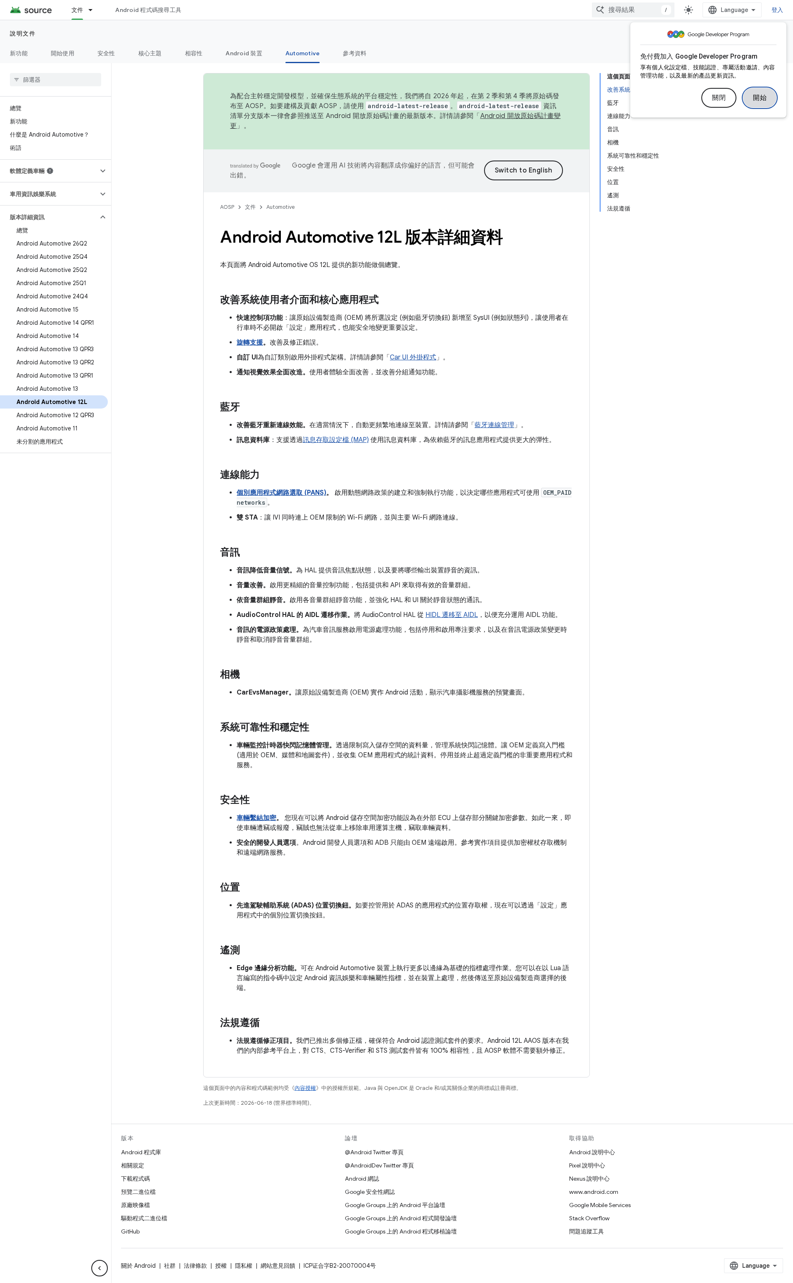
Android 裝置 (244, 53)
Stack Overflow (589, 1218)
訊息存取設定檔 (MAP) (336, 440)
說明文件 (23, 33)
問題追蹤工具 (586, 1231)
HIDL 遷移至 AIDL (451, 615)
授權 (221, 1265)
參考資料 (354, 53)
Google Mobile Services (600, 1205)
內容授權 (305, 1088)
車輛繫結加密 (256, 818)
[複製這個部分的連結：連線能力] (268, 475)
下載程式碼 (135, 1178)
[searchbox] (55, 79)
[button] (49, 170)
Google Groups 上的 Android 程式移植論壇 (401, 1231)
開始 (760, 98)
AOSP (227, 206)
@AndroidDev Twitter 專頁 (379, 1165)
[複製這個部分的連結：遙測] (248, 951)
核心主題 (150, 53)
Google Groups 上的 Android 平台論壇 (395, 1205)
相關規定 (132, 1165)
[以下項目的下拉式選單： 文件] (94, 10)
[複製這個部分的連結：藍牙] (248, 408)
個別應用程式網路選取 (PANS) (281, 493)
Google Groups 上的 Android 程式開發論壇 (401, 1218)
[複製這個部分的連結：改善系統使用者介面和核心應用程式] (387, 300)
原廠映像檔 (135, 1205)
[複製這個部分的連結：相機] (248, 675)
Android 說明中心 (592, 1152)
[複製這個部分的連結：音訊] (248, 553)
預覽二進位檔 (138, 1192)
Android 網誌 (362, 1178)
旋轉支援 (250, 342)
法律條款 (195, 1265)
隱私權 (243, 1265)
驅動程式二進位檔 (144, 1218)
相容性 (194, 53)
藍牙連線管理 (494, 425)
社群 (170, 1265)
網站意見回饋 (278, 1265)
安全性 (106, 53)
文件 (77, 10)
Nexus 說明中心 (589, 1178)
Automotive (302, 53)
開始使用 (62, 53)
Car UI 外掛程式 (413, 357)
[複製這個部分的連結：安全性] (258, 801)
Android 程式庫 (141, 1152)
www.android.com (593, 1192)
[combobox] (633, 9)
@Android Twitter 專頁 (374, 1152)
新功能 (19, 53)
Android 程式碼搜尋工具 (148, 10)
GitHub (130, 1231)
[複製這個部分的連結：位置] (248, 888)
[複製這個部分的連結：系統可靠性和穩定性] (317, 728)
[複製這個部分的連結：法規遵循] (268, 1023)
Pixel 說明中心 (587, 1165)
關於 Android (138, 1265)
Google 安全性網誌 (370, 1192)
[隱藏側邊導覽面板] (99, 1268)
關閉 (719, 98)
